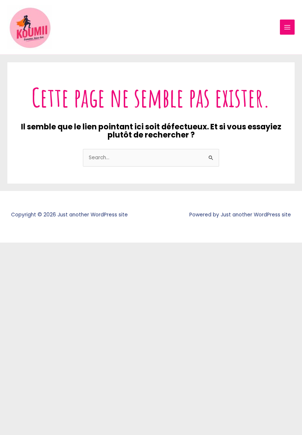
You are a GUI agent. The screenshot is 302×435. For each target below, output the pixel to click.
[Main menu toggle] (287, 27)
